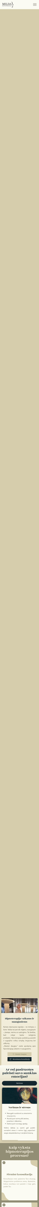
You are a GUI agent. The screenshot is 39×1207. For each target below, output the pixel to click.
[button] (20, 1059)
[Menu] (34, 4)
